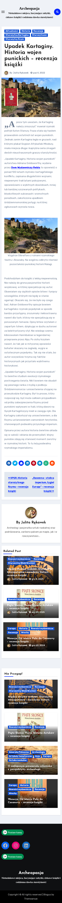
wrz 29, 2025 (38, 612)
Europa (12, 628)
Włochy (25, 632)
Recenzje (38, 31)
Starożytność (39, 35)
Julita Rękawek (21, 73)
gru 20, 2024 (38, 645)
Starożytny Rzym (14, 39)
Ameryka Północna (19, 752)
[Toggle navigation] (3, 12)
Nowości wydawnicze (19, 559)
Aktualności (11, 31)
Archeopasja (29, 8)
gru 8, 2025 (37, 579)
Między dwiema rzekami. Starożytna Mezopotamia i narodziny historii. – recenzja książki (29, 572)
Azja (37, 756)
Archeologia (38, 752)
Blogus (47, 894)
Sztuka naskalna (18, 760)
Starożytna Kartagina (17, 35)
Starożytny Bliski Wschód (21, 563)
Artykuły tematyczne (20, 756)
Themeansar (30, 898)
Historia (25, 31)
